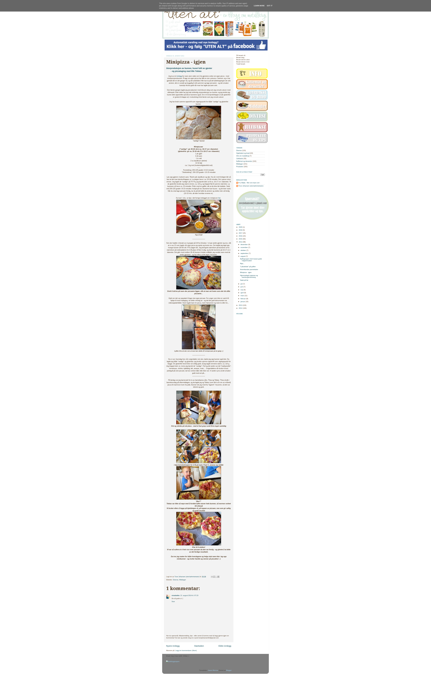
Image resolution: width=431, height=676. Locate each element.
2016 (241, 236)
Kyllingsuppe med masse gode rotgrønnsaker (251, 260)
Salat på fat (244, 280)
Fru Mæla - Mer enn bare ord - (249, 183)
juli (242, 284)
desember (244, 244)
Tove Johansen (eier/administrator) (187, 576)
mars (243, 295)
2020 (241, 227)
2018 (241, 230)
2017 (241, 233)
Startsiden (199, 646)
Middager (182, 580)
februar (243, 298)
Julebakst (239, 158)
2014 (241, 242)
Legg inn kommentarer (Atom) (186, 650)
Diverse (175, 580)
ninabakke (176, 595)
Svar (173, 601)
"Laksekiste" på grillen (248, 266)
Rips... (242, 263)
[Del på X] (216, 577)
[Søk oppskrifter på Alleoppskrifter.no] (172, 661)
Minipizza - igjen (246, 272)
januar (243, 301)
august (243, 256)
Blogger (229, 670)
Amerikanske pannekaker (249, 269)
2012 (241, 308)
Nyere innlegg (173, 646)
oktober (243, 250)
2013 (241, 305)
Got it (270, 6)
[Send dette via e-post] (212, 577)
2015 (241, 239)
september (245, 253)
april (242, 293)
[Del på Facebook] (218, 577)
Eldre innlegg (225, 646)
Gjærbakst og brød (243, 153)
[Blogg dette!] (214, 577)
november (244, 247)
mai (242, 290)
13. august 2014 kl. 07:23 (189, 595)
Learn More (259, 6)
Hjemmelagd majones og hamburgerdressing (249, 276)
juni (242, 287)
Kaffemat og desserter (244, 161)
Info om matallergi (242, 156)
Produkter (239, 166)
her (219, 198)
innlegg (179, 76)
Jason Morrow (213, 670)
